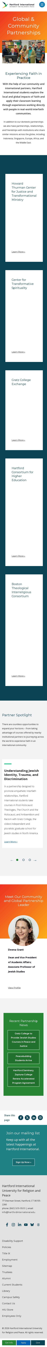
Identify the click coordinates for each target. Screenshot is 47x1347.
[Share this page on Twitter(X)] (27, 1117)
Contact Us (8, 1303)
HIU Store (7, 1309)
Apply (23, 1343)
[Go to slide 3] (30, 860)
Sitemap (7, 1266)
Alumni (6, 1278)
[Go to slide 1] (17, 860)
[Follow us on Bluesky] (32, 1225)
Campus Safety (11, 1297)
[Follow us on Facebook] (7, 1225)
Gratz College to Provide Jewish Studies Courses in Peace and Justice (23, 1039)
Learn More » (18, 252)
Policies (6, 1247)
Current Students (12, 1284)
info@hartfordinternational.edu (18, 1212)
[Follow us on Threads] (38, 1225)
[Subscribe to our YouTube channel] (26, 1225)
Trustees (7, 1272)
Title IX (6, 1253)
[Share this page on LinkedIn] (33, 1117)
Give (38, 1343)
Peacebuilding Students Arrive (23, 1058)
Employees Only (11, 1316)
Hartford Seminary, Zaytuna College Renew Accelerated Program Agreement (23, 1076)
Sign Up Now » (23, 1162)
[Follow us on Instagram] (13, 1225)
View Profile (14, 988)
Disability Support (12, 1241)
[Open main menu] (41, 5)
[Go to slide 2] (23, 860)
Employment (9, 1259)
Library (6, 1291)
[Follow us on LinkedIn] (19, 1225)
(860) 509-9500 (17, 1208)
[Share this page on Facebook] (20, 1117)
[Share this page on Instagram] (40, 1117)
